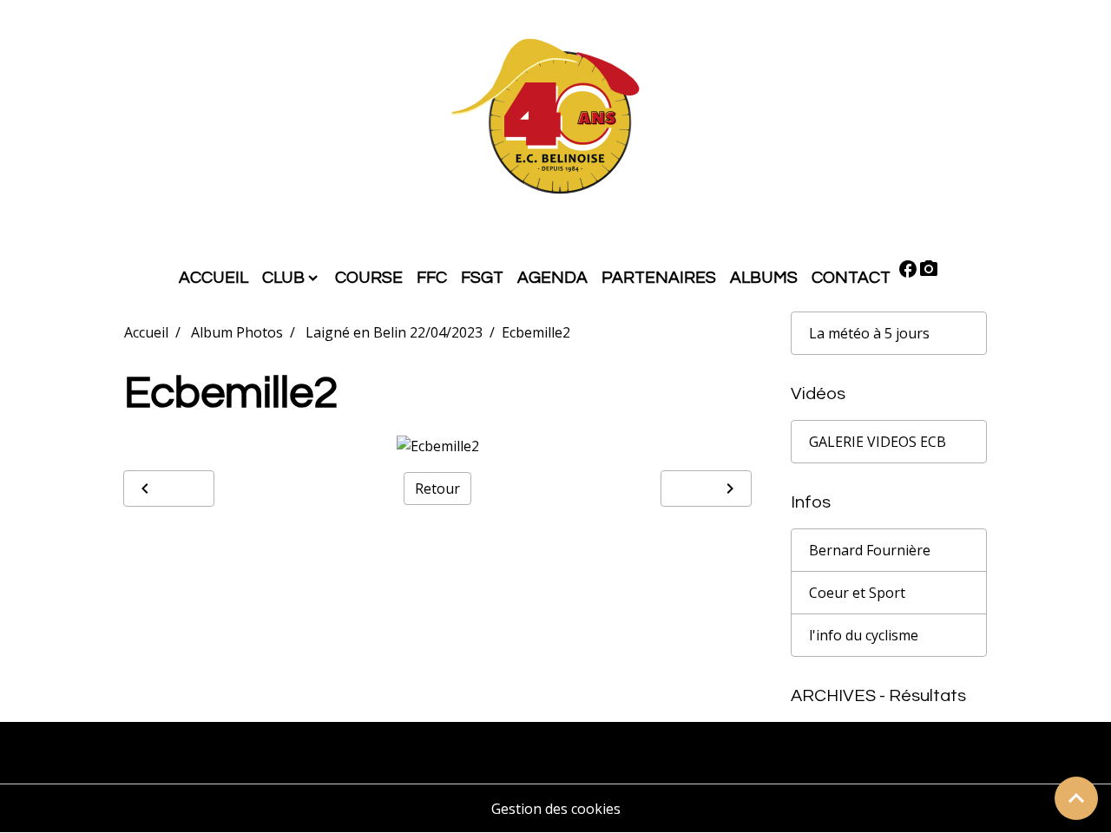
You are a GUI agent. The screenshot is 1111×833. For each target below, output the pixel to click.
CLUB (283, 277)
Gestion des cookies (556, 808)
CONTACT (851, 277)
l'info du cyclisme (863, 635)
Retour (437, 488)
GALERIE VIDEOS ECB (877, 441)
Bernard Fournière (869, 550)
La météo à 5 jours (869, 333)
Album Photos (237, 332)
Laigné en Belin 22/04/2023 (394, 332)
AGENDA (552, 277)
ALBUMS (764, 277)
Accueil (146, 332)
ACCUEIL (213, 277)
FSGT (482, 277)
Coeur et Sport (857, 592)
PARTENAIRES (659, 277)
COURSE (369, 277)
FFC (432, 277)
